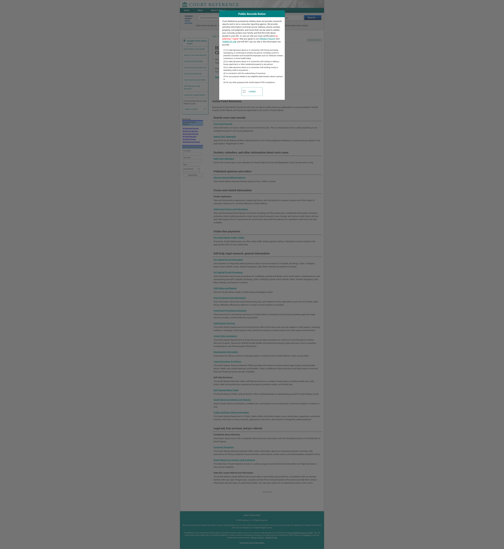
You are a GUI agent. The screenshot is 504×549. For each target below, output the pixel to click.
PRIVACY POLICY (267, 38)
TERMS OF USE (229, 41)
